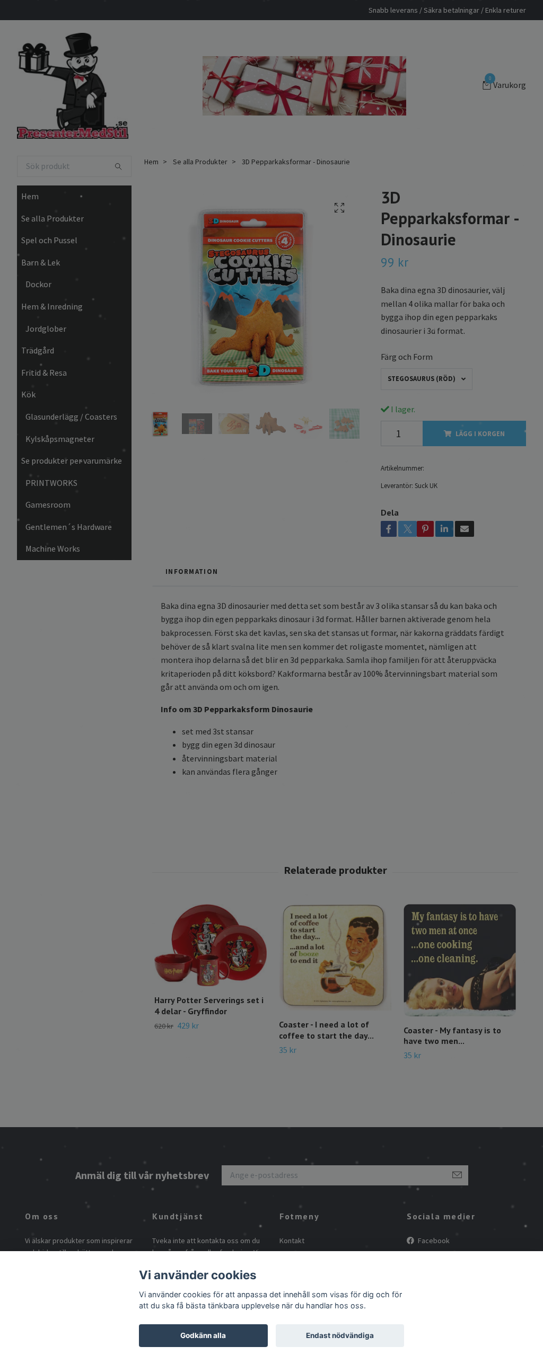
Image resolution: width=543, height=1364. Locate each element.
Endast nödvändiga (340, 1335)
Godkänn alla (203, 1335)
